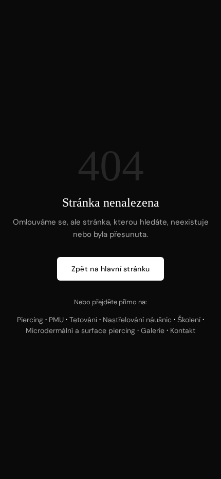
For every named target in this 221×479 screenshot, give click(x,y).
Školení (188, 319)
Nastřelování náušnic (137, 319)
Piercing (30, 319)
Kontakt (182, 330)
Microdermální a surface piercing (80, 330)
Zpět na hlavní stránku (110, 268)
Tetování (83, 319)
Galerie (152, 330)
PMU (56, 319)
